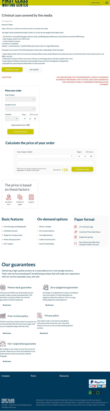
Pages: (79, 152)
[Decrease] (79, 156)
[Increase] (91, 156)
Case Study (6, 77)
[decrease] (25, 118)
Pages (24, 114)
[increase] (35, 118)
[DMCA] (95, 392)
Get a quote (34, 69)
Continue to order (12, 69)
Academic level (10, 105)
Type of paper (10, 95)
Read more (7, 305)
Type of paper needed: (24, 152)
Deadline (8, 114)
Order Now (95, 3)
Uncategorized (7, 21)
